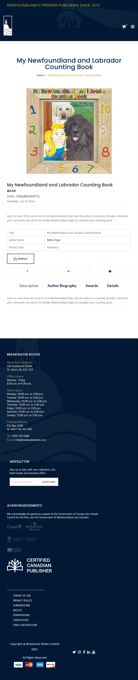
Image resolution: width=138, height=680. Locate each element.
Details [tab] (113, 285)
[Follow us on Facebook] (27, 271)
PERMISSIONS (21, 615)
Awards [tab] (92, 285)
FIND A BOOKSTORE (25, 625)
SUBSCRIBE (49, 481)
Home (40, 75)
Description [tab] (29, 285)
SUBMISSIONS (21, 605)
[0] (124, 26)
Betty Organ (54, 239)
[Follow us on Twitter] (68, 271)
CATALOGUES (21, 619)
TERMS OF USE (22, 595)
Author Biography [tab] (62, 285)
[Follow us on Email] (110, 271)
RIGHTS (17, 610)
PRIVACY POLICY (22, 600)
